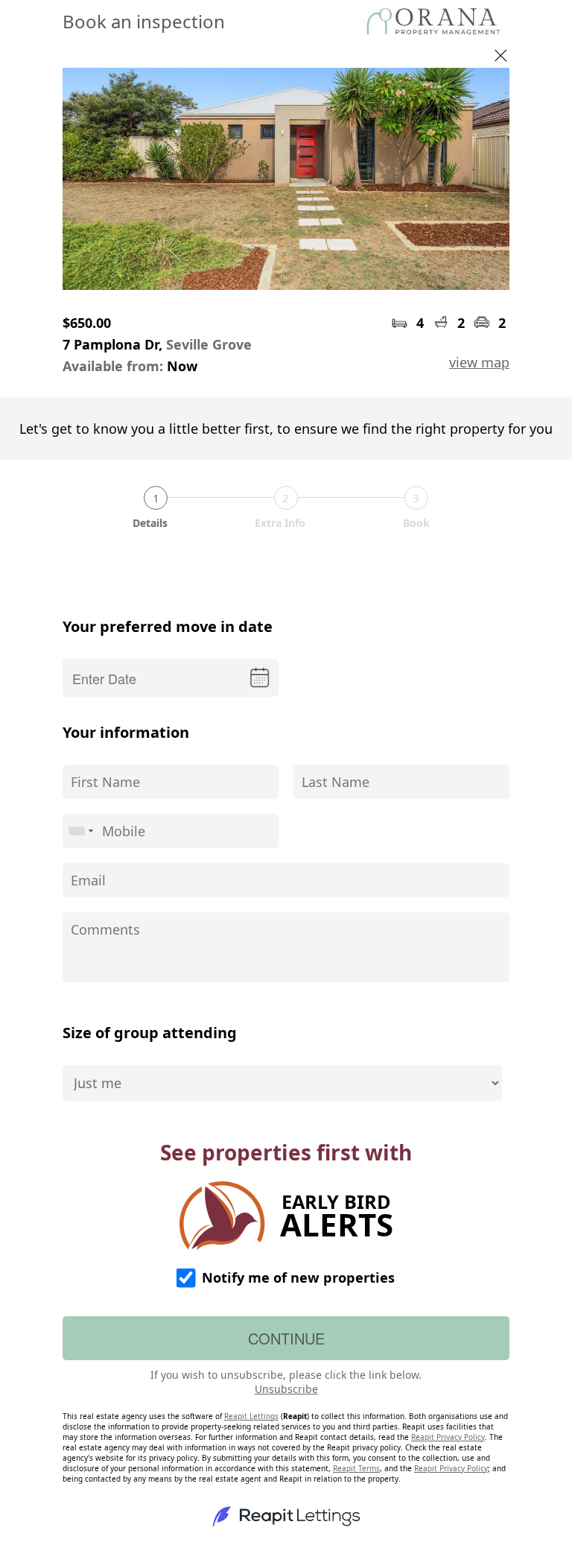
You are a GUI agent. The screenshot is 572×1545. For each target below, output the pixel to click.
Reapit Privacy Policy (448, 1437)
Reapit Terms (356, 1468)
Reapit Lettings (251, 1416)
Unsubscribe (286, 1389)
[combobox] (80, 831)
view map (479, 362)
